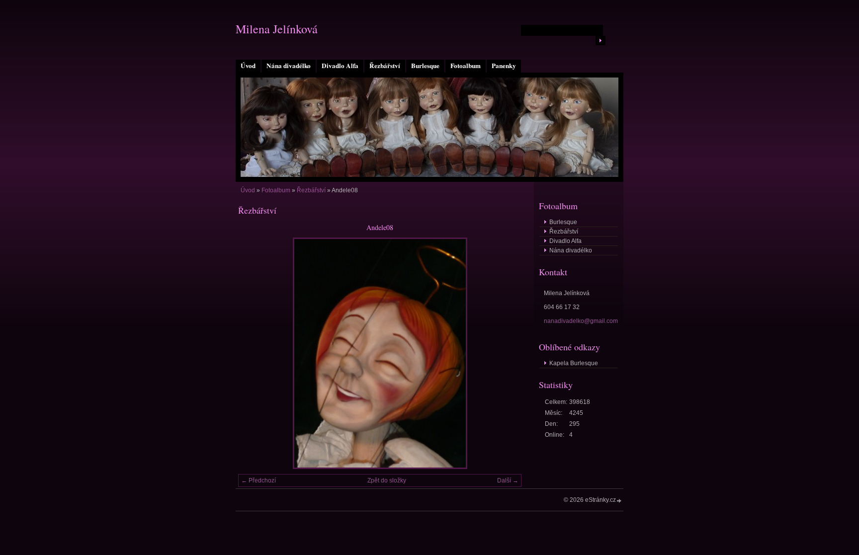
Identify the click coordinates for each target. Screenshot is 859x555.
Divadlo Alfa (340, 66)
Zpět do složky (386, 480)
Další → (507, 480)
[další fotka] (505, 353)
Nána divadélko (288, 66)
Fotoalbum (465, 66)
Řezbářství (384, 66)
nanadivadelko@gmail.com (581, 320)
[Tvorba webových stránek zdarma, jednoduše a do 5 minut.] (619, 500)
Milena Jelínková (277, 29)
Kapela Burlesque (573, 363)
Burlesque (425, 66)
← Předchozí (258, 480)
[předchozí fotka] (254, 353)
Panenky (504, 66)
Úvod (248, 66)
